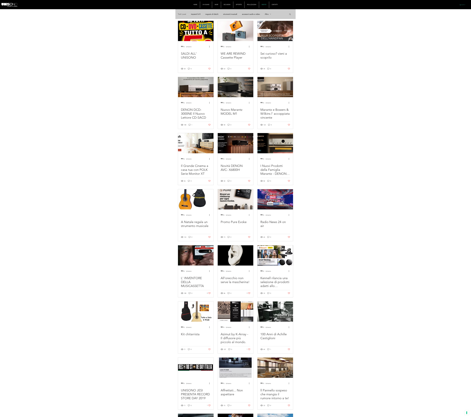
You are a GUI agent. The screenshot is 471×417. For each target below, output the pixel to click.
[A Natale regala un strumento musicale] (196, 199)
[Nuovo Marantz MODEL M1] (235, 87)
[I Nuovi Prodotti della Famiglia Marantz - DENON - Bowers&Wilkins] (275, 143)
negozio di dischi (211, 14)
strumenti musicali (230, 14)
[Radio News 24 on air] (275, 199)
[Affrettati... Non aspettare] (235, 368)
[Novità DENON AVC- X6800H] (235, 143)
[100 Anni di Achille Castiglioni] (275, 311)
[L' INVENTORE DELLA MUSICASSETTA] (196, 255)
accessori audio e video (251, 14)
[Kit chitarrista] (196, 311)
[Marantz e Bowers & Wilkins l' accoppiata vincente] (275, 87)
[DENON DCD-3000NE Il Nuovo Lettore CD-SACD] (196, 87)
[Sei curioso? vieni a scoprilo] (275, 31)
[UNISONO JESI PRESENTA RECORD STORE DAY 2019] (196, 368)
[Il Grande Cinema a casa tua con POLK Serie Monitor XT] (196, 143)
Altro (267, 14)
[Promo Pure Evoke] (235, 199)
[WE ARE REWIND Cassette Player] (235, 31)
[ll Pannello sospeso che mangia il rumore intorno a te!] (275, 368)
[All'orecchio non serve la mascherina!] (235, 255)
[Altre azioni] (210, 46)
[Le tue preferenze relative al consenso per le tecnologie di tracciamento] (466, 412)
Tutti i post (182, 14)
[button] (463, 4)
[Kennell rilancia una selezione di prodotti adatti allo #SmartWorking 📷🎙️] (275, 255)
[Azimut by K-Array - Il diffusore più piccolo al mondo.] (235, 311)
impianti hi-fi (195, 14)
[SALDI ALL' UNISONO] (196, 31)
